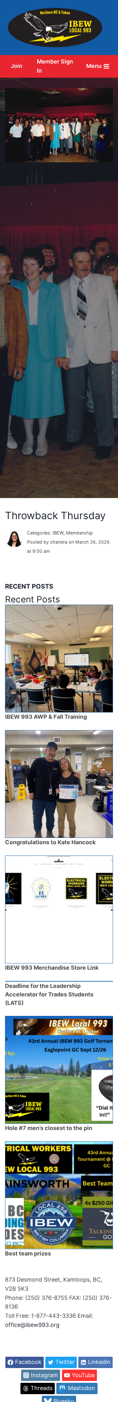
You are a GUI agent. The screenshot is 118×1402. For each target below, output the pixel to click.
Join (16, 66)
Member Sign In (55, 66)
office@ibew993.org (32, 1325)
